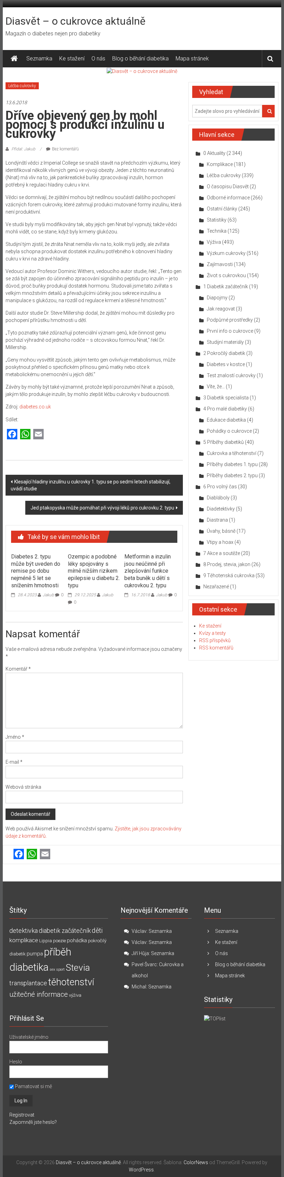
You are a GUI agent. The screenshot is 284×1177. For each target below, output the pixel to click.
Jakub (48, 594)
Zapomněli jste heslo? (33, 1122)
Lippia (45, 940)
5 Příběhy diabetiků (223, 442)
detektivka (23, 930)
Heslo (15, 1061)
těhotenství (71, 982)
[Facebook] (12, 434)
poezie (59, 940)
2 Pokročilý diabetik (224, 353)
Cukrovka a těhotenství (231, 453)
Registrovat (21, 1115)
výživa (75, 995)
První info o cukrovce (230, 331)
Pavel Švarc (144, 964)
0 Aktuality (214, 153)
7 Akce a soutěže (221, 553)
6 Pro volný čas (220, 486)
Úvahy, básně (221, 531)
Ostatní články (222, 209)
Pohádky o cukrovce (229, 431)
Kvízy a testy (212, 633)
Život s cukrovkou (226, 275)
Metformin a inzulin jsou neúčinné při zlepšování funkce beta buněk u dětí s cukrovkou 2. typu (147, 571)
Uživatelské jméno (28, 1037)
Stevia (78, 967)
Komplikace (220, 164)
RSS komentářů (216, 647)
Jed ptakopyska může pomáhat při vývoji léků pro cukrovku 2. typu (102, 508)
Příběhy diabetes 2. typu (232, 475)
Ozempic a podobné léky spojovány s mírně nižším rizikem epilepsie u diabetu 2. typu (94, 571)
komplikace (23, 940)
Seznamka (39, 58)
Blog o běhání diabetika (140, 58)
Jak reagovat (221, 309)
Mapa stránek (192, 58)
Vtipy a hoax (220, 542)
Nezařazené (216, 586)
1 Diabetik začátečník (225, 286)
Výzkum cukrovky (226, 253)
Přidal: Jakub (23, 149)
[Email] (38, 434)
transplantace (28, 983)
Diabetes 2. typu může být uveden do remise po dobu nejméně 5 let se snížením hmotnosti (35, 571)
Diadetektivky (221, 509)
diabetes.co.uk (35, 406)
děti (97, 931)
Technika (217, 231)
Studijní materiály (225, 342)
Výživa (214, 242)
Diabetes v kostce (226, 364)
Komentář (18, 669)
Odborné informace (228, 197)
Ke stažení (72, 58)
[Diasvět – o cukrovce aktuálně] (14, 58)
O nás (98, 58)
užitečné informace (38, 994)
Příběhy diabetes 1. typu (232, 464)
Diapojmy (217, 297)
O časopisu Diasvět (228, 186)
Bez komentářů (65, 149)
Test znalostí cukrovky (231, 375)
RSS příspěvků (215, 640)
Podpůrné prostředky (230, 320)
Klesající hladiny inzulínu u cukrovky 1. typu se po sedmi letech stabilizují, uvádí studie (90, 485)
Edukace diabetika (226, 420)
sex (52, 969)
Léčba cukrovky (22, 85)
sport (60, 969)
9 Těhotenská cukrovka (229, 575)
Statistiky (217, 220)
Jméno (15, 737)
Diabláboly (218, 497)
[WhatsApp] (25, 434)
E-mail (14, 762)
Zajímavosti (220, 264)
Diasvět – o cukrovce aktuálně (75, 21)
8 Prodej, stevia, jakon (226, 564)
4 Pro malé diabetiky (225, 409)
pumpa (35, 954)
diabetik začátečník (65, 930)
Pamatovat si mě (33, 1086)
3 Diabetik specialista (226, 397)
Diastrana (217, 520)
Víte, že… (216, 386)
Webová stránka (23, 787)
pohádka (77, 940)
